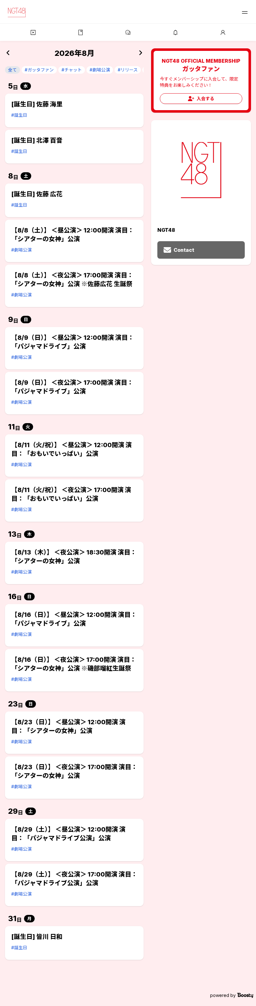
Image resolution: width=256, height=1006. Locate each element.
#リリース (128, 69)
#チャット (72, 69)
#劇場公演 (100, 69)
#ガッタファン (39, 69)
